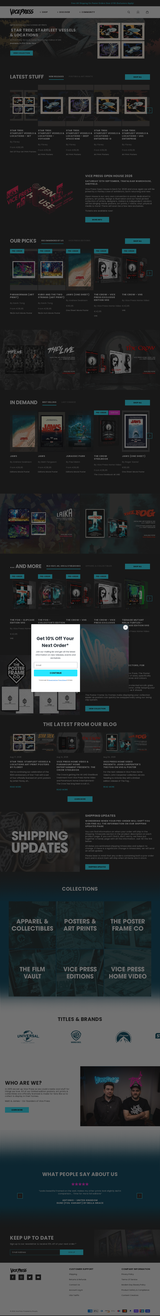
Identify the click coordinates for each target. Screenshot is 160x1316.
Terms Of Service (62, 680)
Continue (56, 672)
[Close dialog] (125, 627)
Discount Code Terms (53, 680)
